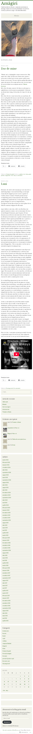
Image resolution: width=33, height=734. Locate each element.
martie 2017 (5, 593)
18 (4, 684)
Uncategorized (9, 388)
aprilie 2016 (5, 620)
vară (12, 175)
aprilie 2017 (5, 590)
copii (3, 638)
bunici (4, 636)
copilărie (21, 174)
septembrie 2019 (6, 520)
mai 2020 (4, 502)
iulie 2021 (4, 490)
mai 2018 (4, 560)
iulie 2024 (4, 470)
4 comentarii (19, 175)
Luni (4, 183)
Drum (13, 445)
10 (28, 678)
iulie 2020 (5, 500)
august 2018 (5, 552)
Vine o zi (17, 427)
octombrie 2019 (6, 517)
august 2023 (5, 475)
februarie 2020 (6, 507)
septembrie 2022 (6, 480)
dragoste (4, 646)
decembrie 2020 (6, 492)
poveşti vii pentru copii (8, 658)
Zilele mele (5, 401)
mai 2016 (4, 618)
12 (8, 681)
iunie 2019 (5, 527)
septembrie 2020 (6, 497)
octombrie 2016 (6, 605)
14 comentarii (17, 388)
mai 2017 (4, 588)
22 (20, 684)
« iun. (3, 690)
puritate (3, 175)
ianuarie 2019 (5, 540)
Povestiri (4, 656)
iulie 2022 (5, 485)
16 (24, 681)
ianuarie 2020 (6, 510)
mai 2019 (4, 530)
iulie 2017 (4, 583)
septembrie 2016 (6, 608)
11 (4, 681)
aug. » (7, 690)
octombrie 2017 (6, 575)
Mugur (9, 433)
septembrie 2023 (6, 472)
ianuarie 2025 (5, 465)
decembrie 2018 (6, 542)
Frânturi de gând (10, 174)
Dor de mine (9, 68)
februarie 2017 (6, 595)
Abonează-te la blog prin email (14, 709)
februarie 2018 (6, 568)
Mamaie (4, 404)
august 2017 (5, 580)
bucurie (4, 633)
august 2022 (5, 482)
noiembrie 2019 (6, 515)
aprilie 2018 (5, 563)
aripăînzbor (11, 427)
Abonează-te (7, 722)
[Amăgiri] (17, 56)
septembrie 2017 (6, 578)
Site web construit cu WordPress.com (11, 730)
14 (16, 681)
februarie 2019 (6, 537)
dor (24, 174)
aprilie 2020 (5, 505)
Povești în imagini (6, 653)
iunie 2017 (4, 585)
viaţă (14, 175)
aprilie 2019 (5, 532)
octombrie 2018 (6, 547)
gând (30, 174)
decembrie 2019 (6, 512)
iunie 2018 (5, 558)
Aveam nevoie (5, 409)
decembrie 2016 (6, 600)
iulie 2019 (4, 525)
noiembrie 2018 (6, 545)
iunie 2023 (5, 477)
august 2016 (5, 610)
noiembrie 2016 (6, 603)
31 (28, 687)
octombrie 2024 (6, 467)
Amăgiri (9, 3)
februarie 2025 (6, 462)
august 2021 (5, 487)
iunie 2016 (5, 615)
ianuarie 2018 (5, 570)
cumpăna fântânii (6, 643)
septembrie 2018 (6, 550)
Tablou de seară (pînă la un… (19, 439)
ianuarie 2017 (5, 598)
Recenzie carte (6, 661)
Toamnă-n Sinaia (6, 412)
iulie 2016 (4, 613)
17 (28, 681)
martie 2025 (5, 460)
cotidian (4, 641)
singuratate (7, 175)
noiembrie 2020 (6, 495)
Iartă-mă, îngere (6, 406)
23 (24, 684)
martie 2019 (5, 535)
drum (27, 174)
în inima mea (5, 631)
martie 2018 (5, 565)
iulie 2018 (4, 555)
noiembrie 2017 (6, 573)
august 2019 (5, 522)
